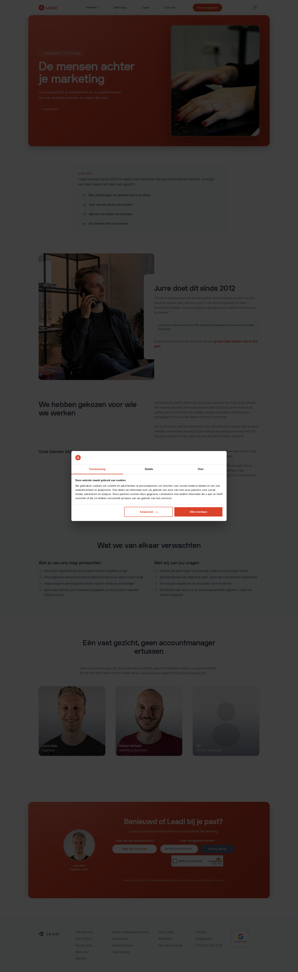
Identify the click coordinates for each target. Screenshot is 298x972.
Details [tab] (149, 469)
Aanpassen (146, 511)
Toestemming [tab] (97, 469)
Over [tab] (201, 469)
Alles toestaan (198, 511)
